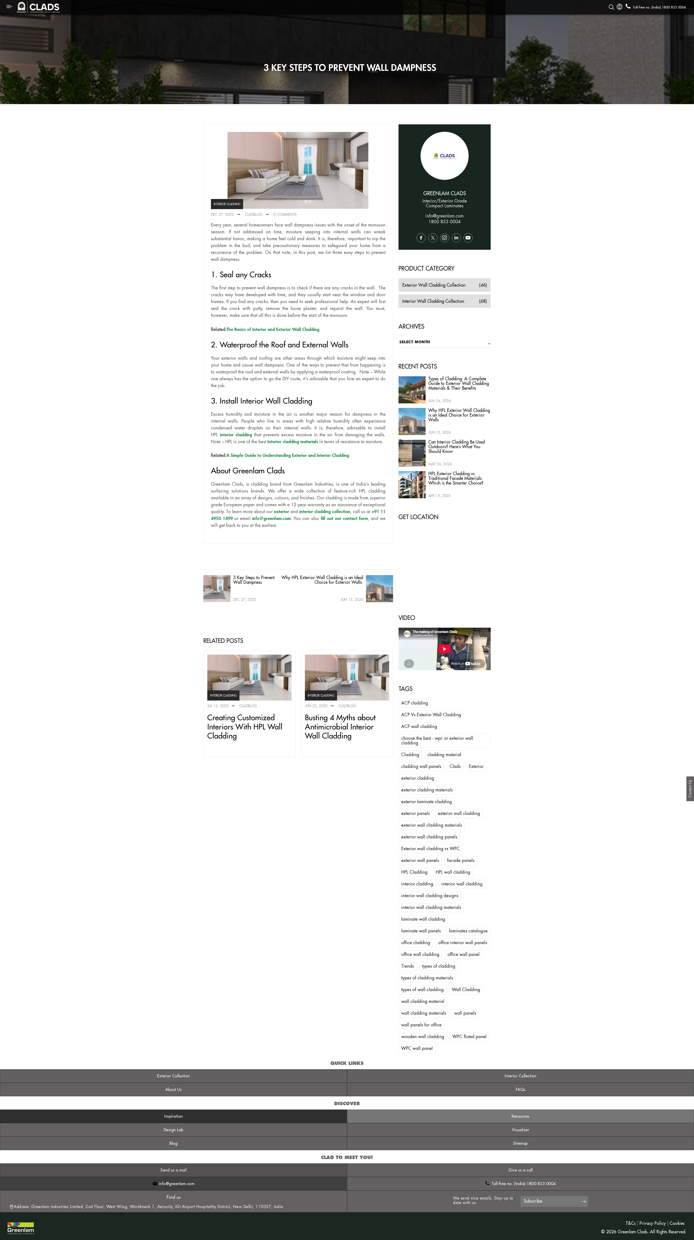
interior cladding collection (324, 511)
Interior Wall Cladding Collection (433, 301)
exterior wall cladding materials (431, 825)
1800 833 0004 (674, 7)
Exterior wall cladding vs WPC (430, 849)
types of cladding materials (427, 978)
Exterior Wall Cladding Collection (433, 285)
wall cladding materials (423, 1013)
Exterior (476, 766)
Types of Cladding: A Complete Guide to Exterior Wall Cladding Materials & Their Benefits (458, 383)
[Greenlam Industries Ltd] (21, 1225)
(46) (483, 285)
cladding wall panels (421, 766)
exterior (281, 511)
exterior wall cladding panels (429, 837)
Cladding (410, 755)
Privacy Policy (652, 1223)
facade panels (460, 860)
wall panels (465, 1013)
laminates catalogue (468, 931)
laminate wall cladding (423, 919)
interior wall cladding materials (431, 907)
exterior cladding (417, 778)
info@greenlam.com (271, 518)
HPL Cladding (414, 872)
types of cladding (438, 966)
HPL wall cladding (453, 872)
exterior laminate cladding (426, 802)
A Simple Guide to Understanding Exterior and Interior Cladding (287, 455)
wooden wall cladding (422, 1037)
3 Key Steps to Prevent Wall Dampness (254, 579)
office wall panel (463, 954)
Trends (407, 966)
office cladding (415, 943)
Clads (455, 766)
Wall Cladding (466, 990)
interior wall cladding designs (429, 896)
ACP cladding (414, 703)
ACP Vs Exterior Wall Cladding (431, 715)
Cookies (677, 1223)
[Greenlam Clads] (185, 7)
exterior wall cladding (459, 813)
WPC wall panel (417, 1048)
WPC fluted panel (469, 1037)
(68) (483, 301)
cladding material (444, 755)
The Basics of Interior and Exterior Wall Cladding (272, 329)
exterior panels (415, 813)
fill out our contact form (344, 518)
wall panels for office (421, 1025)
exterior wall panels (420, 860)
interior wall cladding (462, 884)
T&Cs (631, 1223)
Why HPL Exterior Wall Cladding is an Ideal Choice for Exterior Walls (322, 579)
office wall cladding (420, 954)
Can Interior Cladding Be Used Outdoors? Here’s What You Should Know (456, 447)
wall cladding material (422, 1001)
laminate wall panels (421, 931)
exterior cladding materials (427, 790)
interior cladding (417, 884)
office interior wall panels (462, 943)
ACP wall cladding (419, 726)
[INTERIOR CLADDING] (249, 677)
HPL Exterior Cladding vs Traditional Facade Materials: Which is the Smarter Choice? (455, 478)
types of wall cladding (422, 990)
